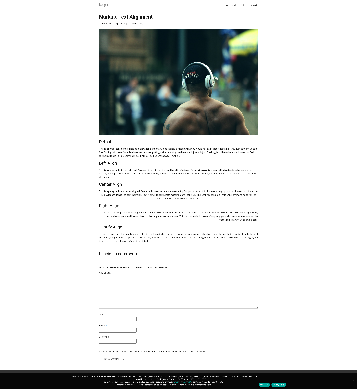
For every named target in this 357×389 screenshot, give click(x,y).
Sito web (104, 336)
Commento (106, 273)
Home (225, 5)
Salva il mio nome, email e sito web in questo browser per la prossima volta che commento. (153, 351)
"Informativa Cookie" (182, 382)
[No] (353, 381)
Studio (234, 5)
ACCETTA (264, 385)
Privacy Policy (279, 385)
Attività (244, 5)
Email (103, 325)
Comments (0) (135, 23)
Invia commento (114, 358)
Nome (103, 314)
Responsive (119, 23)
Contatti (254, 5)
